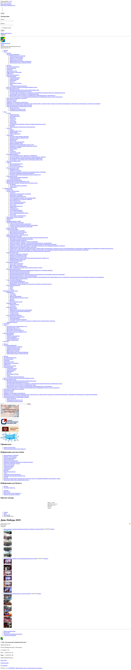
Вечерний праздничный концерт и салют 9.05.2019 (17, 593)
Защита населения (14, 107)
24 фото (46, 558)
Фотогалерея (7, 515)
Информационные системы (14, 221)
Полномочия (13, 122)
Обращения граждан (12, 176)
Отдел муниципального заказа (17, 202)
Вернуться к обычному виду (8, 5)
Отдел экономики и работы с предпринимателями (23, 198)
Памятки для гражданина (16, 58)
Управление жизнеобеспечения (18, 196)
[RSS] (129, 523)
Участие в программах (12, 229)
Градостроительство (12, 99)
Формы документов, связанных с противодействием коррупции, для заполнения (31, 243)
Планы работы (13, 148)
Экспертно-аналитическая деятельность (20, 311)
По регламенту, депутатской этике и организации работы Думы (26, 159)
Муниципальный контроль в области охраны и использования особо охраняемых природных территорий (37, 274)
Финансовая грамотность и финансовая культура (16, 480)
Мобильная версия (5, 43)
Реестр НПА (13, 140)
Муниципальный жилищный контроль (20, 271)
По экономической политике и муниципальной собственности (26, 158)
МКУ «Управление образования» (18, 266)
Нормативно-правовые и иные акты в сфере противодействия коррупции (29, 237)
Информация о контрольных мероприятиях (21, 310)
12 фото (39, 593)
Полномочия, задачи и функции (15, 217)
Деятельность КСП (12, 307)
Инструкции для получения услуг (15, 330)
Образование (13, 80)
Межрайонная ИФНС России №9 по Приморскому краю (24, 90)
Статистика (13, 151)
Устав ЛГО (12, 117)
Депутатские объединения (13, 161)
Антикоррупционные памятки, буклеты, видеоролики (24, 241)
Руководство (13, 118)
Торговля (6, 490)
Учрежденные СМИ (12, 228)
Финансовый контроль (12, 262)
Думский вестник (14, 114)
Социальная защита (15, 77)
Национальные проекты (13, 75)
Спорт (11, 84)
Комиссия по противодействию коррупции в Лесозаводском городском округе (30, 251)
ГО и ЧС (6, 477)
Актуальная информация (13, 54)
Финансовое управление (16, 195)
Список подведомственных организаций (20, 224)
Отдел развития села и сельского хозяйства (21, 199)
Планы (11, 286)
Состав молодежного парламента (18, 185)
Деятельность (10, 135)
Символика (10, 69)
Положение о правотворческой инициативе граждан (23, 146)
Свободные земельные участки (12, 463)
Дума (5, 111)
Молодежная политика (16, 83)
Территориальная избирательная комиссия (15, 449)
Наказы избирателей (15, 133)
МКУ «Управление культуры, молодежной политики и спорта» (26, 267)
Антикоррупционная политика (18, 110)
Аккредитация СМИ (15, 152)
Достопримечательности (13, 66)
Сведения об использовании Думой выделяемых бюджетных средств (28, 124)
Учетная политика (14, 314)
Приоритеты (10, 218)
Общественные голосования (14, 72)
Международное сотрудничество (18, 232)
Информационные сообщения (17, 55)
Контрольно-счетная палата (11, 290)
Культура (12, 81)
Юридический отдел (15, 165)
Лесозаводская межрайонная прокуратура (20, 91)
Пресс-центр (13, 204)
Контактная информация (16, 260)
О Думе (9, 113)
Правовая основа (14, 169)
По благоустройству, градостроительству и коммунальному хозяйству (28, 157)
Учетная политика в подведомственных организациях (24, 225)
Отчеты (12, 150)
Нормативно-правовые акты (17, 316)
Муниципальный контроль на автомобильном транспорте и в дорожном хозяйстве (31, 270)
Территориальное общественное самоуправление (19, 105)
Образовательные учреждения (17, 259)
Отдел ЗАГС (13, 214)
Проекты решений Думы (16, 143)
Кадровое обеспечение (12, 252)
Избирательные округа (16, 131)
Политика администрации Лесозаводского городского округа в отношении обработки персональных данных (32, 478)
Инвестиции (7, 491)
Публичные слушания (15, 147)
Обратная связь (4, 663)
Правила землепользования (11, 460)
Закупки (12, 299)
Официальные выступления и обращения (20, 61)
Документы (7, 323)
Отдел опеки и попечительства (18, 215)
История (9, 65)
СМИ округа (10, 73)
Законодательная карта (12, 340)
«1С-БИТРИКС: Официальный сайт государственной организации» (24, 668)
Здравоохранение (14, 79)
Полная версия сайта (6, 4)
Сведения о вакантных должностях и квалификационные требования (28, 172)
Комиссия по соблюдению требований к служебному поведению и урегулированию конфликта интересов (37, 245)
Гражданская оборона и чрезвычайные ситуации (19, 106)
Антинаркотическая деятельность (18, 86)
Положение (13, 184)
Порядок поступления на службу (18, 255)
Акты (11, 288)
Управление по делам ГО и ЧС (18, 109)
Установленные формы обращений (19, 177)
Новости (9, 53)
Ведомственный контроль (13, 285)
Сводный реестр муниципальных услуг (17, 326)
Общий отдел (13, 207)
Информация (10, 292)
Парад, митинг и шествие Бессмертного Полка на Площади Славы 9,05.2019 (23, 529)
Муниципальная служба (13, 168)
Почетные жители (11, 68)
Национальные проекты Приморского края (18, 181)
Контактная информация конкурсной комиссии (22, 173)
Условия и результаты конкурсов (18, 256)
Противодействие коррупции (14, 180)
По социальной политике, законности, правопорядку (23, 155)
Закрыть (3, 34)
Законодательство (14, 304)
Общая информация (15, 116)
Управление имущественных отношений (20, 193)
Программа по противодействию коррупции (21, 239)
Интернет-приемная (9, 333)
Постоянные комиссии (12, 154)
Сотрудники (13, 295)
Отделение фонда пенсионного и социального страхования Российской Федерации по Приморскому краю (37, 92)
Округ (5, 51)
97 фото (52, 529)
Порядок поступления (15, 170)
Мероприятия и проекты (16, 60)
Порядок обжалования (15, 296)
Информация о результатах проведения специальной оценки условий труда (29, 258)
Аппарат (9, 162)
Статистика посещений (10, 635)
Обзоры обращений (15, 178)
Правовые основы (11, 303)
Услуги (5, 325)
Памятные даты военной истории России (17, 102)
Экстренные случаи (12, 71)
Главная (6, 50)
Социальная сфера (11, 76)
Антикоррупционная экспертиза (18, 240)
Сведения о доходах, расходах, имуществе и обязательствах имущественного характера (32, 321)
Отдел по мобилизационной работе (19, 213)
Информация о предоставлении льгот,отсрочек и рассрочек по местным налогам (31, 284)
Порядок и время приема (13, 336)
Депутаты (9, 128)
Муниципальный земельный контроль (20, 273)
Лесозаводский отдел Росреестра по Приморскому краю (24, 94)
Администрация (8, 188)
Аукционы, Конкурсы (9, 487)
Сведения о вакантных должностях (19, 254)
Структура (12, 120)
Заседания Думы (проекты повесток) (19, 136)
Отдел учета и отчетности (16, 166)
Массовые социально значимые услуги (17, 331)
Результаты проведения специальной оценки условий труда (25, 174)
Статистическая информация (14, 280)
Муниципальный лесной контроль (19, 278)
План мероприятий (15, 318)
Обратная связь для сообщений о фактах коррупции (23, 247)
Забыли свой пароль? (6, 33)
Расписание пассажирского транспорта (17, 98)
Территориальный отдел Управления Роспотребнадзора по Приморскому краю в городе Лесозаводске (36, 96)
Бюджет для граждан (9, 465)
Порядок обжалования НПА (17, 142)
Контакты (12, 125)
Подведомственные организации (15, 222)
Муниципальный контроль (14, 269)
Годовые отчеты (14, 312)
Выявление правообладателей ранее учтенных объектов (18, 462)
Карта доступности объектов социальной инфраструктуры (22, 87)
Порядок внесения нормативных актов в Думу (22, 144)
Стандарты (12, 305)
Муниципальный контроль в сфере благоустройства (23, 275)
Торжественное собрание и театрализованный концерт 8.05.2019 (20, 558)
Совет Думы (13, 121)
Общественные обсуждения (17, 233)
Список (12, 129)
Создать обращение (12, 337)
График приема (14, 132)
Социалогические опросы (16, 57)
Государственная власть (13, 88)
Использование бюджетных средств (19, 282)
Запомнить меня (6, 27)
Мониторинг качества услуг (14, 329)
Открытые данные (11, 101)
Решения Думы (14, 139)
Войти (2, 13)
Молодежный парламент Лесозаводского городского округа (22, 183)
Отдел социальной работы (16, 203)
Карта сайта (7, 632)
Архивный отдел (14, 208)
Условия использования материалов (13, 634)
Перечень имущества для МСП (12, 494)
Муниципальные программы (17, 230)
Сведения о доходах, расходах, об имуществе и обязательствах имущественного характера (33, 244)
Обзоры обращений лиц (13, 338)
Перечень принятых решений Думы (19, 137)
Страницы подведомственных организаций (21, 226)
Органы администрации (13, 191)
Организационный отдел (16, 163)
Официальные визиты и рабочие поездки (20, 62)
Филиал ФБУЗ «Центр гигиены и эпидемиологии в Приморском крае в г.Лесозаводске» (32, 95)
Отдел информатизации (16, 210)
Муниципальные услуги (13, 327)
